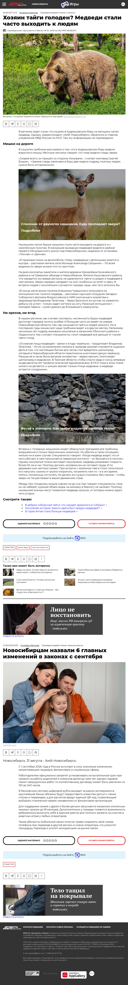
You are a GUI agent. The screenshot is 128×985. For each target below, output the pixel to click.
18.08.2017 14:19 (10, 13)
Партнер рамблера (50, 973)
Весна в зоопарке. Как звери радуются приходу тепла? (68, 428)
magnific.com (9, 745)
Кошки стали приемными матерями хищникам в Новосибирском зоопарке (97, 581)
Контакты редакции (33, 927)
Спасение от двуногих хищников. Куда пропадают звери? (70, 224)
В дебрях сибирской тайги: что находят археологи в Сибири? (65, 505)
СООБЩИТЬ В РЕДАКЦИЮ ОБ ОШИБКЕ (93, 927)
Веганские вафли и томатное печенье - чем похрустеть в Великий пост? (37, 591)
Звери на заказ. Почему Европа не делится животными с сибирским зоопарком (37, 571)
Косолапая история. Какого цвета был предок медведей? (62, 508)
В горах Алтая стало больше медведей (50, 511)
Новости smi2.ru (13, 636)
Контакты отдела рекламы (59, 927)
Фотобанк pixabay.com (75, 116)
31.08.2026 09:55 (10, 645)
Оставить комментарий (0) (101, 524)
